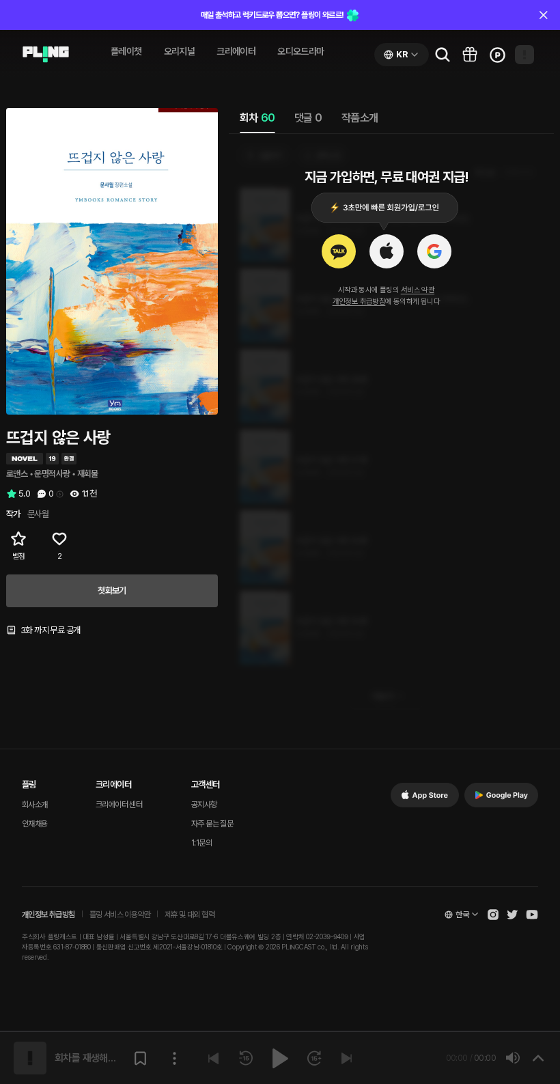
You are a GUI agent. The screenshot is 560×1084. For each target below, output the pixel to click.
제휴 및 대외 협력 (189, 914)
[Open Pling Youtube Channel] (532, 914)
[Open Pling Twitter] (512, 914)
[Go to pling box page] (470, 54)
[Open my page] (524, 54)
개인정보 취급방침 (359, 301)
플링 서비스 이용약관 (119, 914)
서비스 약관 (417, 290)
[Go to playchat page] (46, 54)
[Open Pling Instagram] (493, 914)
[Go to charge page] (497, 54)
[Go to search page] (442, 54)
